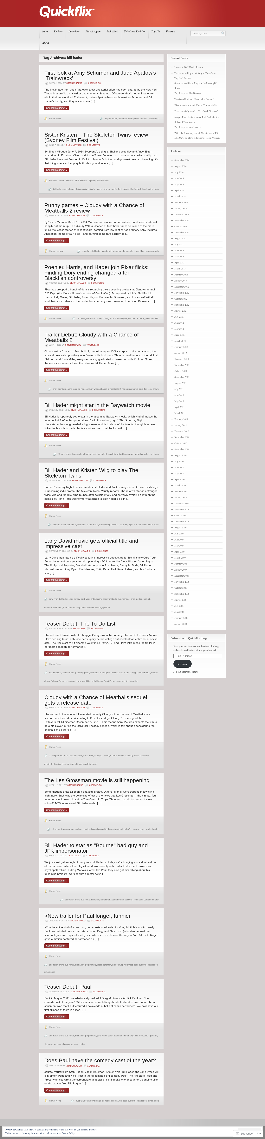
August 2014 (180, 166)
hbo (145, 599)
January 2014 (180, 208)
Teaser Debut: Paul (67, 987)
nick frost (128, 965)
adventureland (59, 524)
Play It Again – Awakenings (187, 126)
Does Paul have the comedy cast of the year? (100, 1060)
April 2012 (179, 334)
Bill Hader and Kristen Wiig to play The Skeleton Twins (91, 473)
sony (94, 764)
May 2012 (179, 328)
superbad (120, 681)
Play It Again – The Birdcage (187, 92)
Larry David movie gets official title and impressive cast (91, 543)
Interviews (74, 31)
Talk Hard (112, 31)
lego (72, 764)
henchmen (105, 899)
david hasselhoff (99, 454)
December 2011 (181, 358)
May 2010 (179, 473)
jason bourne (118, 899)
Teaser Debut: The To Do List (79, 624)
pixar (147, 318)
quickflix (144, 118)
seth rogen (153, 965)
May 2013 (179, 256)
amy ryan (53, 599)
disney (99, 318)
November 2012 (181, 292)
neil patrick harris (136, 318)
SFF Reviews (81, 180)
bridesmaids (92, 524)
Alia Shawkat (55, 672)
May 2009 (179, 545)
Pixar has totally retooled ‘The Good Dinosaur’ (196, 110)
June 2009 (179, 539)
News (45, 31)
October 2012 (180, 298)
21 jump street (64, 454)
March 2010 (180, 485)
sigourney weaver (52, 1044)
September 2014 (181, 160)
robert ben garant (125, 454)
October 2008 (180, 587)
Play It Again (93, 31)
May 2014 (179, 184)
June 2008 (179, 611)
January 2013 (180, 280)
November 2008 (181, 581)
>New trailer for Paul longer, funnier (87, 916)
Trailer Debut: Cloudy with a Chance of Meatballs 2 (91, 337)
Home (52, 118)
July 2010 (179, 461)
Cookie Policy (68, 1133)
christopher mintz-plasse (111, 672)
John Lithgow (121, 318)
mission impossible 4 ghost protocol (106, 829)
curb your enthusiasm (91, 599)
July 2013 (179, 244)
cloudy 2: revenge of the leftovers (110, 755)
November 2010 (181, 437)
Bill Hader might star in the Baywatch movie (97, 405)
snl (139, 524)
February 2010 (181, 491)
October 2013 (180, 226)
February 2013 (181, 274)
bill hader (123, 118)
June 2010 (179, 467)
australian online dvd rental (77, 899)
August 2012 (180, 310)
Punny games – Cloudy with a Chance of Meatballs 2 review (94, 208)
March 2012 (180, 340)
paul (136, 965)
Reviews (58, 31)
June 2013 (179, 250)
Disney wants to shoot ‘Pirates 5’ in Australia (195, 104)
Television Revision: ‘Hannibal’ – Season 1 (194, 98)
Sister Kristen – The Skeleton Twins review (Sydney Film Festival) (96, 137)
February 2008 (181, 617)
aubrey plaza (83, 672)
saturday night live (143, 454)
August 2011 (180, 382)
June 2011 (179, 395)
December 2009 (181, 503)
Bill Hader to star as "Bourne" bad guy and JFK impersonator (96, 848)
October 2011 (180, 370)
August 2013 (180, 238)
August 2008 (180, 599)
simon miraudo (103, 189)
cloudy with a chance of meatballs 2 (118, 251)
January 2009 (180, 569)
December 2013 (181, 214)
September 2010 (181, 449)
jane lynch (102, 1035)
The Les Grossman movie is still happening (97, 780)
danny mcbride (110, 599)
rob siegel (138, 899)
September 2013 (181, 232)
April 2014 (179, 190)
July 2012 (179, 316)
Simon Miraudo (74, 83)
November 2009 (181, 509)
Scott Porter (109, 681)
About (45, 43)
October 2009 (180, 515)
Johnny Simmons (59, 681)
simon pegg (49, 972)
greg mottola (136, 599)
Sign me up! (182, 663)
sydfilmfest (117, 189)
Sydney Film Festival (98, 180)
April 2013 (179, 262)
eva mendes (124, 599)
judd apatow (133, 118)
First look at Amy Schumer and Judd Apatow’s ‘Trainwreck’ (100, 75)
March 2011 (180, 413)
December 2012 (181, 286)
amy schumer (111, 118)
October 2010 (180, 443)
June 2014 (179, 178)
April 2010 (179, 479)
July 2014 (179, 172)
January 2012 (180, 352)
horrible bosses (61, 764)
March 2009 (180, 557)
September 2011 (181, 376)
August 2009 (180, 527)
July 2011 (179, 388)
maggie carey (74, 681)
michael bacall (81, 829)
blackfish (90, 318)
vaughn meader (151, 899)
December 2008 (181, 575)
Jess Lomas (79, 628)
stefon (156, 454)
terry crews (153, 389)
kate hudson (69, 607)
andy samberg (59, 389)
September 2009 (181, 521)
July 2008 (179, 605)
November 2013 (181, 220)
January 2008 (180, 623)
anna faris (86, 251)
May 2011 (179, 401)
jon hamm (57, 607)
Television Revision (134, 31)
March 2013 (180, 268)
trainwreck (154, 118)
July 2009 (179, 533)
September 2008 (181, 593)
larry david (81, 607)
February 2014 (181, 202)
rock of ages (139, 829)
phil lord (78, 764)
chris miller (88, 755)
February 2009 (181, 563)
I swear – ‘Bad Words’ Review (188, 67)
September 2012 (181, 304)
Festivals (170, 31)
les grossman (67, 829)
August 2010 (180, 455)
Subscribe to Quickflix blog (189, 638)
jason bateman (104, 965)
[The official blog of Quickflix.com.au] (131, 21)
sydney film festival (132, 189)
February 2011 (181, 419)
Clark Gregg (130, 672)
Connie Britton (143, 672)
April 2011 (179, 407)
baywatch (76, 454)
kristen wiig (81, 189)
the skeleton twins (150, 189)
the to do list (132, 681)
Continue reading (57, 108)
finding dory (108, 318)
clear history (74, 599)
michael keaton (94, 607)
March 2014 (180, 196)
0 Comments (94, 83)
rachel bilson (97, 681)
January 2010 (180, 497)
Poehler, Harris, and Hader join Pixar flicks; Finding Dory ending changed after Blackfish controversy (96, 272)
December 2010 (181, 431)
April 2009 (179, 551)
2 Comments (97, 921)
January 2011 (180, 425)
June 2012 (179, 322)
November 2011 (181, 364)
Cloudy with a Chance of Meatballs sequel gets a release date (95, 700)
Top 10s (155, 31)
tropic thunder (152, 829)
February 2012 (181, 346)
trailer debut (79, 1044)
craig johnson (68, 189)
